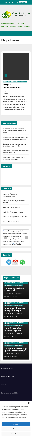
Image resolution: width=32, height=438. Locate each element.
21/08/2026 (9, 293)
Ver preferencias (16, 434)
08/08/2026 (10, 313)
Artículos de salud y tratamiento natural (15, 81)
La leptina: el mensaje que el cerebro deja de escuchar (15, 350)
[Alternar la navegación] (29, 33)
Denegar (16, 429)
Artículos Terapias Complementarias (15, 217)
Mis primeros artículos (11, 221)
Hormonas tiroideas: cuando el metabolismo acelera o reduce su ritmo (14, 131)
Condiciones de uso (7, 368)
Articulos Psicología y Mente (13, 212)
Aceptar (16, 424)
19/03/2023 (8, 91)
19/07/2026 (9, 354)
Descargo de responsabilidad (9, 393)
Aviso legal (4, 385)
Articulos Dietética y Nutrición (13, 207)
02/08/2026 (10, 333)
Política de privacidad (7, 376)
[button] (29, 403)
